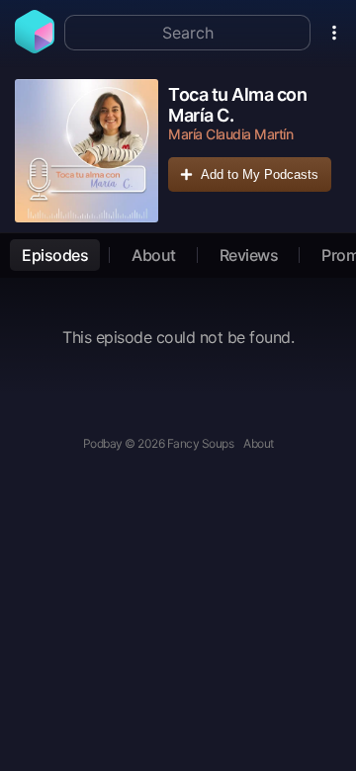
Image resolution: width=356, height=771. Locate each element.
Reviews (249, 255)
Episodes (55, 255)
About (154, 255)
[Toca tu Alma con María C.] (86, 150)
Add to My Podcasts (259, 174)
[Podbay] (34, 47)
